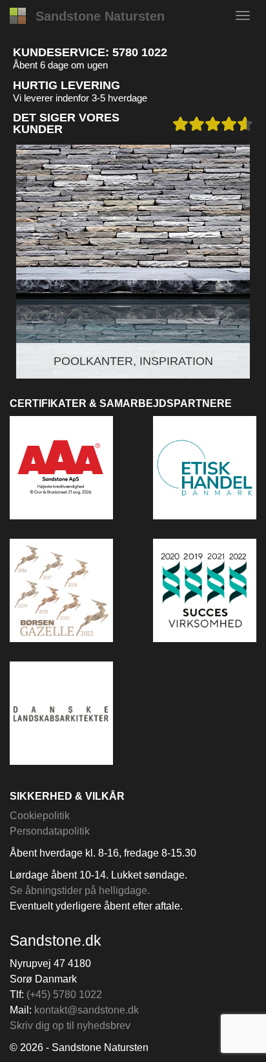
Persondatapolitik (50, 831)
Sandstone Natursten (100, 16)
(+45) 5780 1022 (64, 994)
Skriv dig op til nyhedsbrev (70, 1025)
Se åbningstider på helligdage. (80, 890)
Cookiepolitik (40, 815)
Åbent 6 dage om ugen (60, 64)
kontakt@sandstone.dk (86, 1010)
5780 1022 (139, 52)
